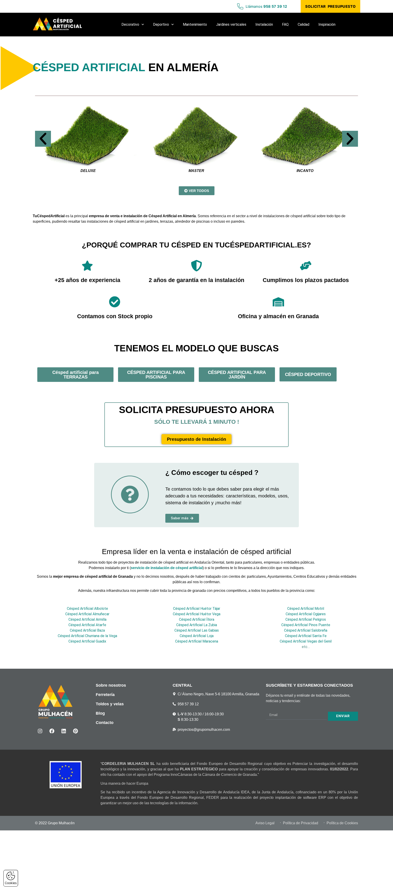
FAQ (285, 24)
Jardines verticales (231, 24)
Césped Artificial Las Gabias (196, 630)
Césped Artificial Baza (87, 630)
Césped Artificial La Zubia (196, 625)
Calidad (303, 24)
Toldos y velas (110, 704)
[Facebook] (52, 731)
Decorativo (130, 24)
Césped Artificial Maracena (196, 641)
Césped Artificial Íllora (196, 619)
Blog (100, 713)
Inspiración (326, 24)
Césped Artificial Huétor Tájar (196, 608)
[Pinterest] (76, 731)
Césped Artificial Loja (197, 636)
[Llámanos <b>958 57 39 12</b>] (240, 6)
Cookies (11, 883)
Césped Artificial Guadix (87, 641)
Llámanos (266, 6)
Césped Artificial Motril (305, 608)
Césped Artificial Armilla (87, 619)
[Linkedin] (64, 731)
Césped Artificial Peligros (305, 619)
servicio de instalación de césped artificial (167, 568)
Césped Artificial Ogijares (306, 614)
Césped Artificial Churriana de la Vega (87, 636)
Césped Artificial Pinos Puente (305, 625)
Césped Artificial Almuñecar (87, 614)
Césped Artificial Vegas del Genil (306, 641)
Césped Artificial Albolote (87, 608)
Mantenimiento (195, 24)
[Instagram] (40, 731)
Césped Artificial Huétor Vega (196, 614)
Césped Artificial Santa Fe (306, 636)
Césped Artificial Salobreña (305, 630)
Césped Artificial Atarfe (87, 625)
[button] (43, 139)
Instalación (264, 24)
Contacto (104, 722)
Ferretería (105, 694)
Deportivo (161, 24)
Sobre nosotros (111, 685)
